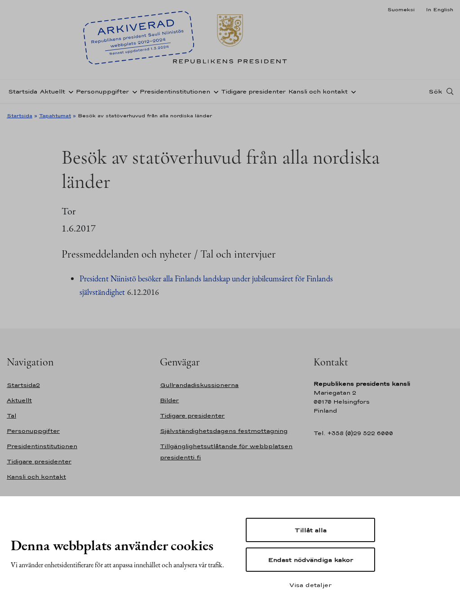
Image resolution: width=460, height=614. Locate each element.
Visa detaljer (310, 585)
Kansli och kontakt (318, 91)
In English (439, 9)
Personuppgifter (102, 91)
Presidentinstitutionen (175, 91)
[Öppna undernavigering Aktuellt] (69, 91)
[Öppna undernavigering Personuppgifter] (133, 91)
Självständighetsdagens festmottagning (224, 431)
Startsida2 (23, 385)
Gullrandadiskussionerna (199, 385)
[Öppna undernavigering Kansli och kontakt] (352, 91)
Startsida (22, 91)
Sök (435, 91)
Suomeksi (401, 9)
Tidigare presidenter (253, 91)
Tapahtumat (55, 115)
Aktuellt (52, 91)
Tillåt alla (311, 530)
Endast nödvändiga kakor (310, 560)
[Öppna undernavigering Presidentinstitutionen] (214, 91)
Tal (11, 415)
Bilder (169, 400)
